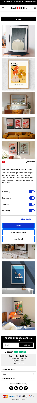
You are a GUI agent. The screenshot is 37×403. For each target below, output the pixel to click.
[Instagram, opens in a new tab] (11, 388)
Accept (18, 225)
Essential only (18, 239)
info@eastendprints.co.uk (18, 358)
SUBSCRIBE (26, 345)
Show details (26, 219)
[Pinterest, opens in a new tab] (21, 388)
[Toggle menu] (3, 8)
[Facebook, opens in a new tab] (16, 388)
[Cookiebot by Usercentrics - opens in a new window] (26, 162)
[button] (8, 8)
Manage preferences (18, 232)
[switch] (32, 198)
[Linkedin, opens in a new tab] (26, 388)
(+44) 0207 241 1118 (18, 361)
